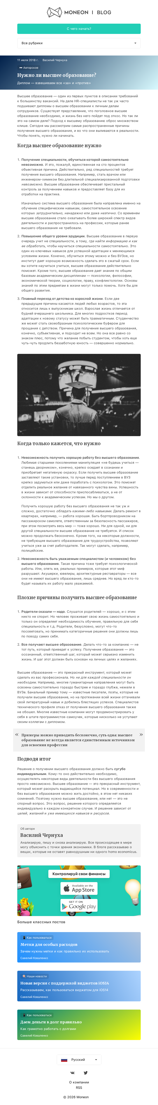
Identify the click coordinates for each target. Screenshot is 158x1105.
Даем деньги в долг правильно (51, 1022)
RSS (79, 1087)
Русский (78, 1060)
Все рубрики (32, 43)
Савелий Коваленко (34, 958)
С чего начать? (79, 29)
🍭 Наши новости (34, 976)
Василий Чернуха (55, 60)
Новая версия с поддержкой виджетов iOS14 (64, 983)
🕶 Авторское (28, 67)
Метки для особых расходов (48, 944)
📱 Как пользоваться (36, 937)
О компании (79, 1082)
